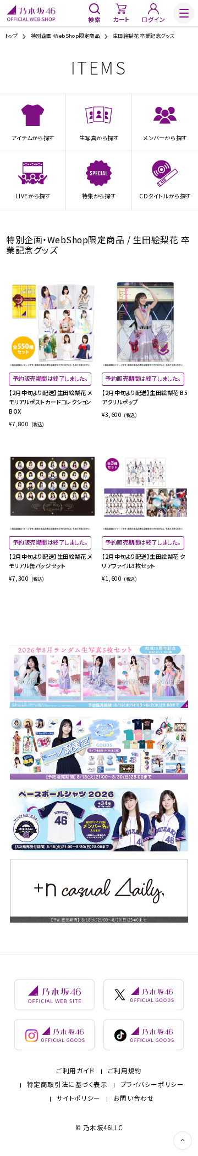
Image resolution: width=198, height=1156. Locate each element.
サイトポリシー (79, 1098)
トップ (11, 35)
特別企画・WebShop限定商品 (65, 35)
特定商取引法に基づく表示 (67, 1085)
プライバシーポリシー (152, 1085)
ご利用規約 (125, 1071)
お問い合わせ (133, 1098)
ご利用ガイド (75, 1071)
